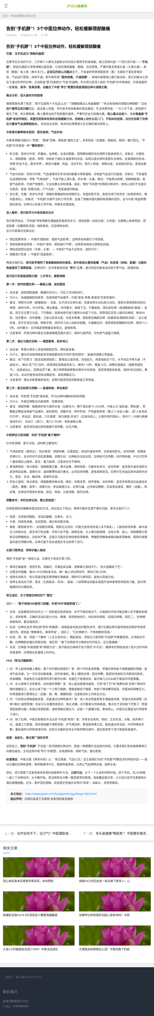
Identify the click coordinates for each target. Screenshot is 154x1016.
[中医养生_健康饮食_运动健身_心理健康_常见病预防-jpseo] (77, 8)
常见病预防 (18, 16)
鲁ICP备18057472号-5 (28, 977)
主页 (5, 16)
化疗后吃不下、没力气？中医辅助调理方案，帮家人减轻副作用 (62, 833)
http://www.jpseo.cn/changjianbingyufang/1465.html (61, 794)
